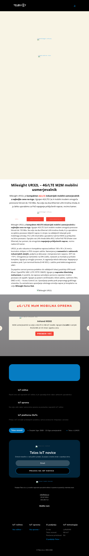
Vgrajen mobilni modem (44, 127)
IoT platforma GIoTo (27, 415)
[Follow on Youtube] (51, 510)
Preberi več (44, 49)
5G (64, 535)
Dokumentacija (56, 219)
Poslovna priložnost (54, 535)
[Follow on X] (42, 510)
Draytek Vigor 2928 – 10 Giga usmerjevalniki (45, 430)
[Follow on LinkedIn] (47, 510)
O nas (48, 529)
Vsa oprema (33, 529)
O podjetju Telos (52, 539)
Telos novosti (51, 532)
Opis (16, 219)
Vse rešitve (16, 529)
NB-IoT (66, 532)
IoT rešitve (23, 390)
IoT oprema (23, 402)
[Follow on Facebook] (37, 510)
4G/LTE (42, 195)
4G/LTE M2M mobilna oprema (44, 306)
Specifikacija (35, 219)
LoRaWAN (67, 529)
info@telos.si (44, 495)
